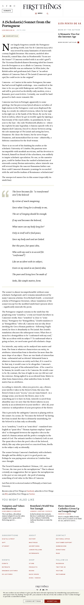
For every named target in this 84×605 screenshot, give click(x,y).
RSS (6, 494)
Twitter (32, 494)
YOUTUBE (59, 570)
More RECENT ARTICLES (67, 42)
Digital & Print (8, 539)
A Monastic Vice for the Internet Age (68, 35)
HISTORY (32, 539)
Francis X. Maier (64, 514)
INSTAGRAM (60, 574)
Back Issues (34, 574)
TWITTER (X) (61, 567)
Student (5, 546)
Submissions (61, 546)
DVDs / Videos (35, 577)
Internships (34, 553)
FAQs (58, 553)
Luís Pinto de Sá (8, 30)
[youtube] (10, 6)
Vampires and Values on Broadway (13, 507)
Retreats (6, 567)
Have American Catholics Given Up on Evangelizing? (68, 508)
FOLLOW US (62, 560)
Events (5, 563)
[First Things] (42, 6)
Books (31, 570)
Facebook (30, 491)
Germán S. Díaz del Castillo (41, 511)
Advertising (34, 546)
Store (31, 563)
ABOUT (32, 535)
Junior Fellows (35, 549)
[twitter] (3, 6)
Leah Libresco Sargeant (11, 511)
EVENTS (6, 560)
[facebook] (6, 6)
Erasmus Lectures (10, 570)
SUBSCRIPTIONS (10, 535)
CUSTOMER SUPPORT (64, 542)
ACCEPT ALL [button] (52, 601)
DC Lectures (7, 574)
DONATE (7, 11)
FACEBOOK (60, 563)
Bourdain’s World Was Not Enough (42, 507)
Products (33, 567)
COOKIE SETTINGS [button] (33, 601)
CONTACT (61, 535)
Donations (60, 549)
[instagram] (14, 6)
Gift (4, 542)
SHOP (32, 560)
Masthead (33, 542)
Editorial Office (63, 539)
